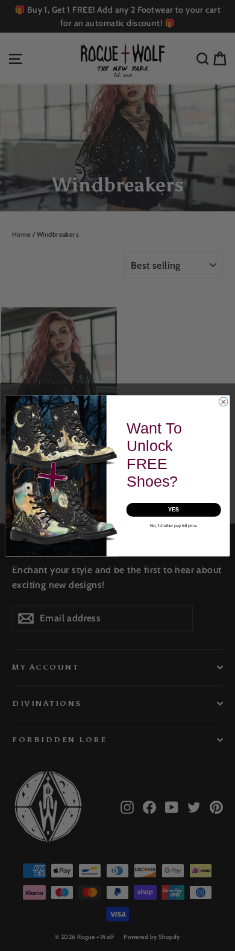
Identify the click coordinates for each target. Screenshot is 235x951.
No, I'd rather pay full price (173, 525)
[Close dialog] (223, 401)
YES (174, 509)
